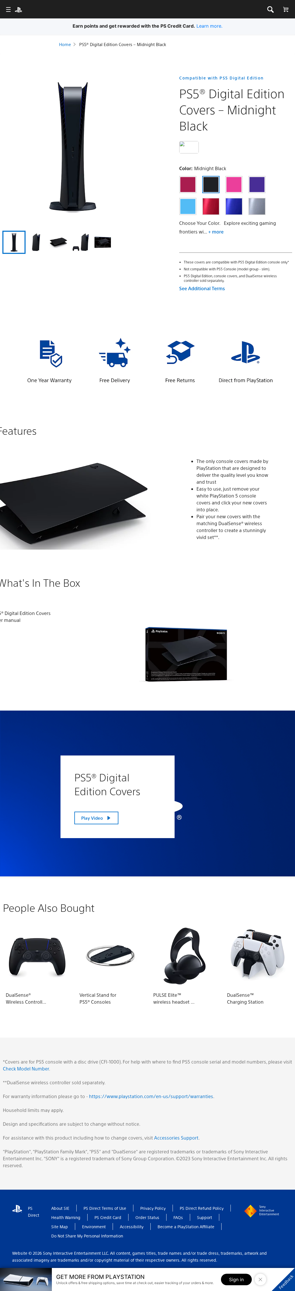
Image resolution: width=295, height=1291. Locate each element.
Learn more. (210, 26)
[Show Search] (270, 9)
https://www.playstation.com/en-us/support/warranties (151, 1096)
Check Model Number (26, 1069)
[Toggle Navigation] (8, 9)
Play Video (92, 818)
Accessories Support (176, 1138)
